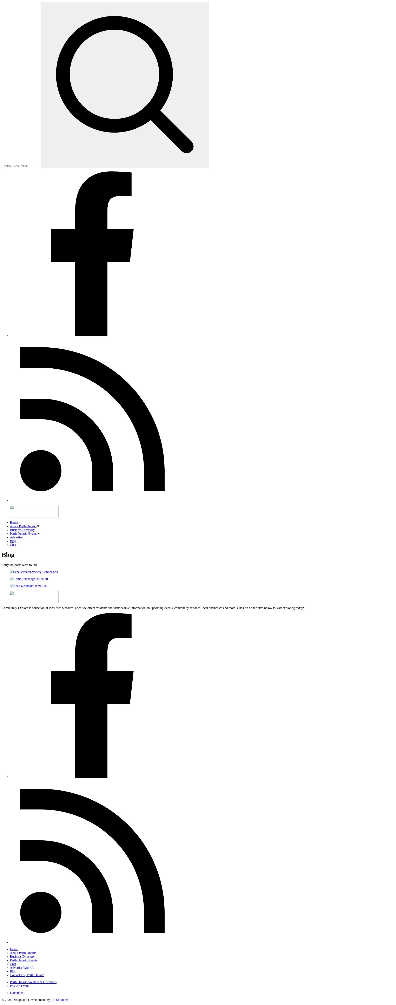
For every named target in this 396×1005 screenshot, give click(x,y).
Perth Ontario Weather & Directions (33, 982)
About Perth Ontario (23, 526)
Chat (13, 544)
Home (14, 522)
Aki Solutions (59, 1000)
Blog (13, 541)
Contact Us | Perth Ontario (27, 975)
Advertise (16, 537)
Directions (16, 993)
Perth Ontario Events (23, 533)
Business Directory (22, 530)
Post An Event (19, 986)
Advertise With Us (22, 967)
